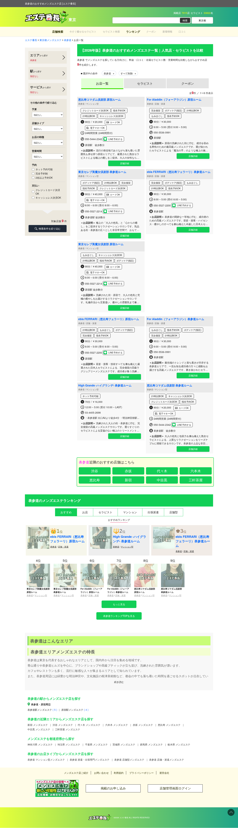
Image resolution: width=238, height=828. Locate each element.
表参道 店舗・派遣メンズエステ (166, 759)
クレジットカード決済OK (48, 191)
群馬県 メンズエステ (151, 744)
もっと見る (119, 604)
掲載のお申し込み (113, 788)
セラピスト (145, 83)
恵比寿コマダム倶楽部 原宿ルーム (99, 99)
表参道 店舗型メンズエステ (129, 759)
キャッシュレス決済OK (48, 197)
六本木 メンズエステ (116, 725)
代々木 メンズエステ (89, 725)
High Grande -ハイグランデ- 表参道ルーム (105, 385)
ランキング (133, 32)
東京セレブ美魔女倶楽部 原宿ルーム (101, 244)
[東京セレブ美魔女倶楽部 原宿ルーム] (38, 565)
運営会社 (164, 772)
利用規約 (119, 772)
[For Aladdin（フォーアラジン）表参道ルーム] (119, 565)
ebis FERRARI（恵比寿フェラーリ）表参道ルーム (178, 172)
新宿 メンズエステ (38, 725)
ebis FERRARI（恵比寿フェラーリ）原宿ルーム (108, 319)
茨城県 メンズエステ (124, 744)
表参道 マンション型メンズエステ (46, 759)
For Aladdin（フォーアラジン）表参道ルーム (175, 319)
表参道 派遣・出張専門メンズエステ (89, 759)
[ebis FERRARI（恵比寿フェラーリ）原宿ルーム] (38, 528)
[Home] (100, 816)
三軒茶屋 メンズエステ (67, 729)
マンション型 (127, 546)
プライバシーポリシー (141, 772)
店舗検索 (57, 32)
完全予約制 (42, 173)
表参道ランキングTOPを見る (119, 616)
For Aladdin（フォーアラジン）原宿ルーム (174, 99)
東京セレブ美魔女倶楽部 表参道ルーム (102, 172)
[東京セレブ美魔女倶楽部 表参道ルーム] (65, 565)
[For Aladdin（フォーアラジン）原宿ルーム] (92, 565)
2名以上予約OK (44, 177)
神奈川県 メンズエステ (40, 744)
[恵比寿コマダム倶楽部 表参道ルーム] (172, 565)
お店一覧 (102, 83)
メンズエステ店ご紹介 (76, 772)
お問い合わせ (101, 772)
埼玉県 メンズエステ (68, 744)
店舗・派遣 (63, 546)
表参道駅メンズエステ (42, 709)
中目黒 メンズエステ (39, 729)
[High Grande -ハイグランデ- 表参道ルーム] (101, 528)
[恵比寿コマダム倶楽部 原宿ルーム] (146, 565)
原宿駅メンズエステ (75, 709)
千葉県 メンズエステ (96, 744)
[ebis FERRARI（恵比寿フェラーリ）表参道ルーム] (164, 528)
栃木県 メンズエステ (179, 744)
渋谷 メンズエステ (63, 725)
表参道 (53, 546)
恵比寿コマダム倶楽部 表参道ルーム (169, 385)
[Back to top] (231, 812)
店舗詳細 (124, 163)
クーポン (187, 83)
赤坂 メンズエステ (143, 725)
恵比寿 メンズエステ (169, 725)
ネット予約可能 (44, 169)
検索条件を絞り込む (50, 228)
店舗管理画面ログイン (175, 788)
